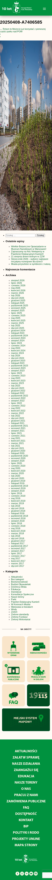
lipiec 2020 (16, 463)
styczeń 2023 (17, 388)
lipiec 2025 (16, 313)
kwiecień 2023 (18, 380)
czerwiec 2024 (18, 345)
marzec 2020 (17, 473)
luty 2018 (15, 536)
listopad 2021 (17, 423)
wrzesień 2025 (18, 308)
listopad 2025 (17, 303)
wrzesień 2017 (18, 548)
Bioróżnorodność (19, 582)
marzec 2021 (17, 443)
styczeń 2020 (17, 478)
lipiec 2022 (16, 403)
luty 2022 (15, 416)
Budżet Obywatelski (21, 584)
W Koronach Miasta (20, 604)
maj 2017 (15, 558)
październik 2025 (19, 305)
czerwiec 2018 (18, 526)
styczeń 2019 (17, 508)
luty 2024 (15, 355)
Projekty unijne (26, 838)
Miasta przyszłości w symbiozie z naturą (30, 264)
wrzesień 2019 (18, 488)
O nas (26, 788)
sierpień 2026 (18, 280)
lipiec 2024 (16, 343)
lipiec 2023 (16, 373)
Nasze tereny (17, 597)
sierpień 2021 (18, 431)
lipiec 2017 (16, 553)
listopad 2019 (17, 483)
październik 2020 (19, 456)
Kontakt (26, 820)
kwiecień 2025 (18, 320)
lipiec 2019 (16, 493)
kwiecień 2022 (18, 411)
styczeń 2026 (17, 298)
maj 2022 (15, 408)
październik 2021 (19, 426)
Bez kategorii (17, 579)
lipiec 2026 (16, 283)
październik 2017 (19, 546)
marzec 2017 (17, 563)
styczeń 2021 (17, 448)
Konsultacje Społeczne (22, 594)
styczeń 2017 (17, 566)
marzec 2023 (17, 383)
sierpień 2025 (18, 310)
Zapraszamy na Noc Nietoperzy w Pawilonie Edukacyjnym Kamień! (27, 252)
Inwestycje (16, 592)
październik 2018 (19, 516)
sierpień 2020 (18, 461)
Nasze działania (26, 763)
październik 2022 (19, 395)
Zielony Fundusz (19, 617)
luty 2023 (15, 385)
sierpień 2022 (18, 401)
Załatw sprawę (26, 757)
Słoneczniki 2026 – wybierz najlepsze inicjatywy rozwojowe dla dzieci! (29, 260)
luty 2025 (15, 325)
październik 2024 (19, 335)
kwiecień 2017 (18, 561)
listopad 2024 (17, 333)
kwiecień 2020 (18, 471)
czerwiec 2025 (18, 315)
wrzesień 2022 (18, 398)
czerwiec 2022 (18, 406)
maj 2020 (15, 468)
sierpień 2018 (18, 521)
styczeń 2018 (17, 538)
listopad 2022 (17, 393)
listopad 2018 (17, 513)
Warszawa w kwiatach (22, 607)
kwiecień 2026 (18, 290)
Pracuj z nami (26, 795)
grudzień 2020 (18, 451)
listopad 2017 (17, 543)
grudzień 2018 (18, 511)
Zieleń (14, 612)
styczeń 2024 (17, 358)
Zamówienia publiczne (26, 801)
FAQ (26, 807)
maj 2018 (15, 528)
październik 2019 (19, 486)
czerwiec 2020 (18, 466)
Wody (14, 609)
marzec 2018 (17, 533)
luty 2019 (15, 506)
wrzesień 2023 (18, 368)
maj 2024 (15, 348)
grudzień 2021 (18, 421)
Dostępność (26, 813)
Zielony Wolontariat (20, 619)
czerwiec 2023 (18, 375)
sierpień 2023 (18, 370)
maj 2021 (15, 438)
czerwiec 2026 (18, 285)
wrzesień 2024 (18, 338)
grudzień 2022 (18, 390)
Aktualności (17, 577)
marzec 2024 (17, 353)
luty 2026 (15, 295)
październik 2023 (19, 365)
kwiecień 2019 (18, 501)
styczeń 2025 (17, 328)
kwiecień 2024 (18, 350)
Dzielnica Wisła (18, 587)
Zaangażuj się (26, 770)
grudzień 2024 (18, 330)
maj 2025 (15, 318)
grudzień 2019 (18, 481)
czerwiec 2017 (18, 556)
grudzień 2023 (18, 360)
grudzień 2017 (18, 541)
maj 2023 (15, 378)
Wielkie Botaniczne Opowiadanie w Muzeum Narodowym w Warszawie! (28, 247)
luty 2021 (15, 446)
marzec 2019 (17, 503)
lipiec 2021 (16, 433)
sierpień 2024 (18, 340)
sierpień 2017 (18, 551)
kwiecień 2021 (18, 441)
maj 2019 (15, 498)
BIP (26, 826)
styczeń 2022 (17, 418)
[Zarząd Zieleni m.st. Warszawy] (17, 13)
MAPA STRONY (26, 845)
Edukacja (15, 589)
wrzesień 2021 (18, 428)
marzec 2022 (17, 413)
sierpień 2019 (18, 491)
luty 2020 (15, 476)
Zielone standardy (20, 614)
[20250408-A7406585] (26, 136)
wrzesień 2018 (18, 518)
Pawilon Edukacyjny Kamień (25, 602)
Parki (13, 599)
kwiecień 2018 (18, 531)
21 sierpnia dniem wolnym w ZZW (28, 256)
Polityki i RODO (26, 832)
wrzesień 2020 (18, 458)
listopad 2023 (17, 363)
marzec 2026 (17, 293)
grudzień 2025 (18, 300)
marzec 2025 (17, 323)
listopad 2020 (17, 453)
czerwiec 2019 (18, 496)
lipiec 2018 (16, 523)
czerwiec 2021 (18, 436)
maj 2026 (15, 288)
